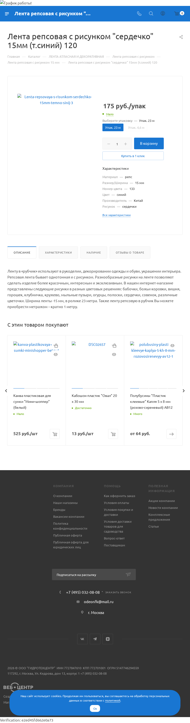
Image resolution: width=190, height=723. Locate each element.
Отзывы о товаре (130, 252)
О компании (62, 496)
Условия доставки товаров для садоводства (118, 526)
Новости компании (163, 507)
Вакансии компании (68, 516)
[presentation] (6, 391)
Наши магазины (65, 503)
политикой (112, 700)
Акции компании (161, 501)
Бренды (59, 509)
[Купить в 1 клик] (56, 345)
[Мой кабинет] (163, 13)
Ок (95, 708)
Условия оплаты (116, 503)
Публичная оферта (67, 535)
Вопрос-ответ (114, 538)
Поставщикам (114, 545)
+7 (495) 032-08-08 (83, 592)
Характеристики (58, 252)
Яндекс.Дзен (107, 639)
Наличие (94, 252)
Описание (22, 252)
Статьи (153, 526)
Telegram (95, 639)
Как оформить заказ (119, 496)
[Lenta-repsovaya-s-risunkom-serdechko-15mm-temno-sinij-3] (56, 100)
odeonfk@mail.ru (99, 601)
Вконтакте (82, 639)
